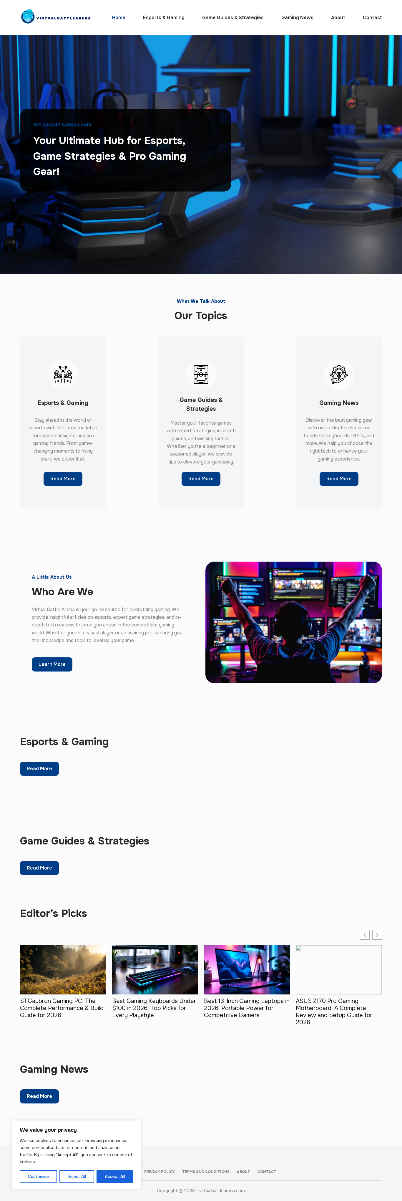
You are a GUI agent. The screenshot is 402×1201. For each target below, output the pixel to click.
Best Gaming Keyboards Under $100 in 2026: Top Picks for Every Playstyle (154, 1008)
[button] (377, 935)
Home (118, 17)
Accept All (115, 1176)
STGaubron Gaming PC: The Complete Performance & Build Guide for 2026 (62, 1008)
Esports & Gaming (164, 17)
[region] (76, 1154)
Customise (38, 1176)
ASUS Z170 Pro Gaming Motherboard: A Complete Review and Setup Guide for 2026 (334, 1012)
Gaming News (297, 17)
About (338, 17)
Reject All (77, 1176)
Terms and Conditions (206, 1172)
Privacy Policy (159, 1172)
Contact (372, 17)
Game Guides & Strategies (233, 17)
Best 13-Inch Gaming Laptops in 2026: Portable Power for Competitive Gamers (247, 1008)
